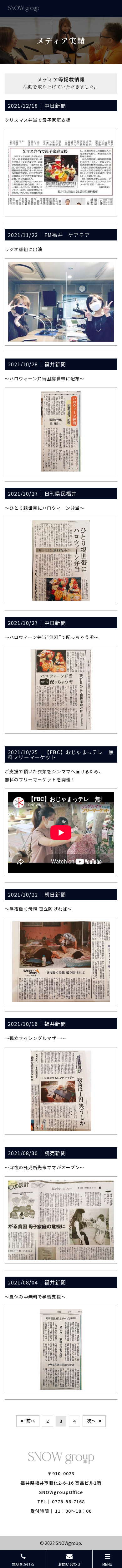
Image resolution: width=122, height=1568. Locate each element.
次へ (91, 1420)
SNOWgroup (68, 1543)
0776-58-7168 (68, 1501)
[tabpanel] (61, 172)
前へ (30, 1420)
